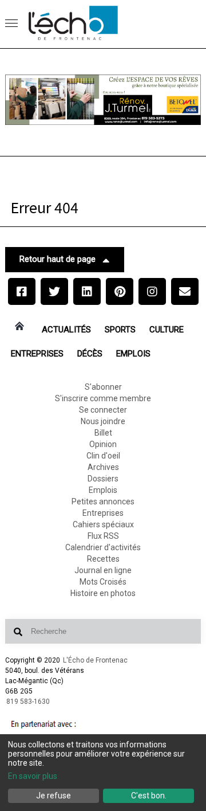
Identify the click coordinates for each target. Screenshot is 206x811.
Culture (166, 329)
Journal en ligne (103, 570)
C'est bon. (149, 795)
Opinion (103, 444)
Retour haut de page (57, 259)
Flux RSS (103, 535)
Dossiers (103, 478)
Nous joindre (103, 421)
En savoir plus (32, 776)
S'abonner (103, 386)
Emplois (133, 353)
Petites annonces (103, 501)
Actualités (66, 329)
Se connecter (103, 409)
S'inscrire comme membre (103, 398)
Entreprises (37, 353)
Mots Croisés (103, 581)
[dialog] (103, 772)
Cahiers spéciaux (103, 524)
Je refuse (53, 795)
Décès (89, 353)
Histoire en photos (103, 593)
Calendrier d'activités (103, 547)
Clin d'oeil (103, 455)
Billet (103, 432)
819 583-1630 (28, 702)
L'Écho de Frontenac (95, 660)
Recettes (103, 558)
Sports (120, 329)
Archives (103, 467)
